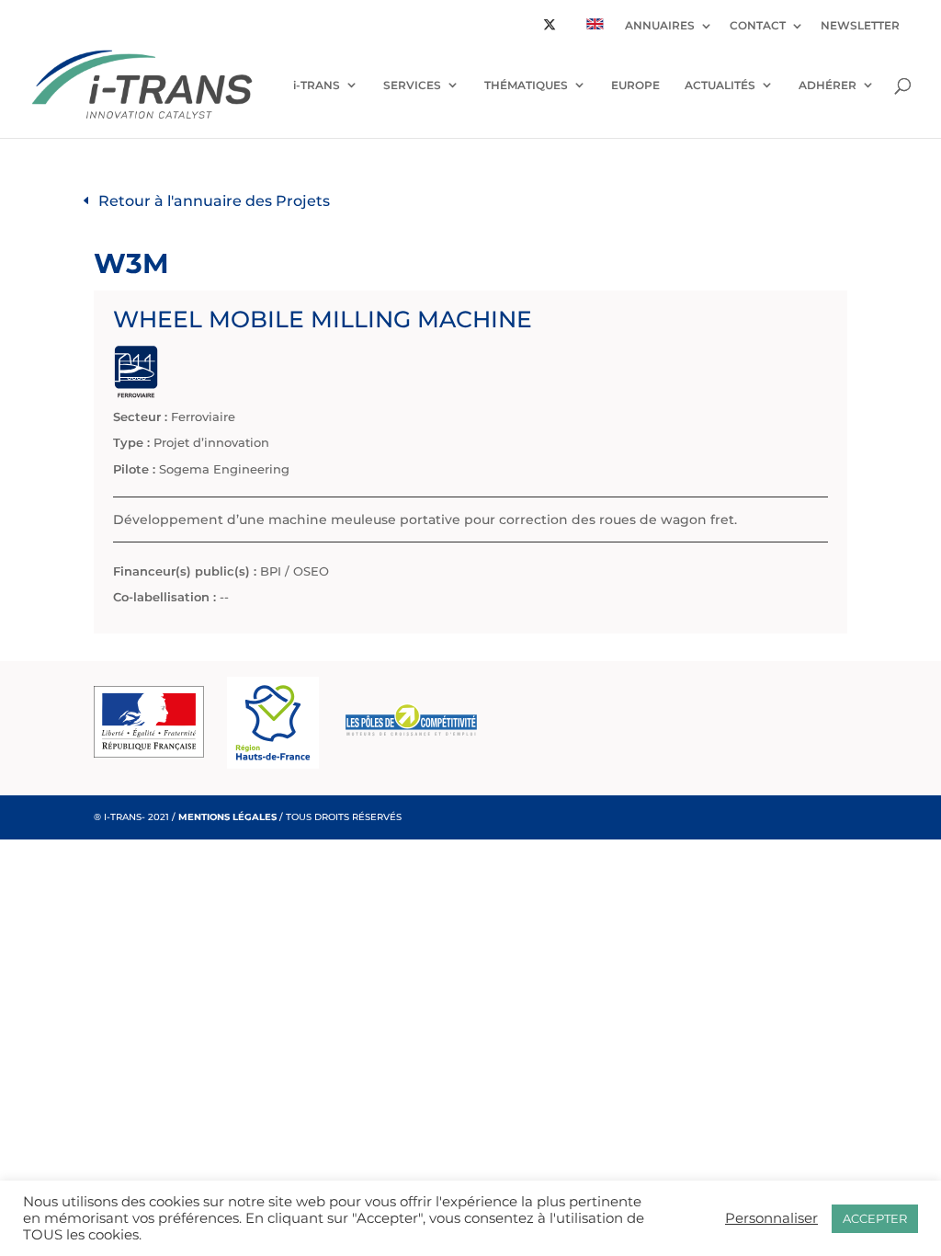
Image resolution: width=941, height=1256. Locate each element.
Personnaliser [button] (771, 1218)
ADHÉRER (827, 85)
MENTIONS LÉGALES (227, 817)
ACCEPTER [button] (875, 1218)
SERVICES (412, 85)
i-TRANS (316, 85)
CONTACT (758, 26)
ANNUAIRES (660, 26)
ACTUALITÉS (720, 85)
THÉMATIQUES (526, 85)
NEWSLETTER (860, 26)
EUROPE (635, 85)
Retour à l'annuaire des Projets (214, 201)
